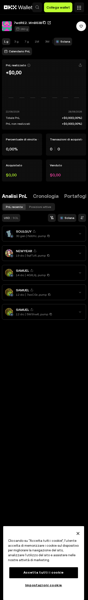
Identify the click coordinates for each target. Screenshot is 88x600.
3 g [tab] (16, 41)
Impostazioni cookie (43, 585)
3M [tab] (47, 41)
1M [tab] (37, 41)
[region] (43, 563)
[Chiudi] (78, 533)
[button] (37, 7)
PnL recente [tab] (14, 207)
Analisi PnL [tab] (14, 196)
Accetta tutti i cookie (43, 572)
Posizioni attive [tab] (40, 207)
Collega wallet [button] (58, 7)
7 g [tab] (26, 41)
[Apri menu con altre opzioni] (79, 6)
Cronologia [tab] (45, 196)
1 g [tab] (6, 41)
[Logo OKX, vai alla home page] (18, 7)
